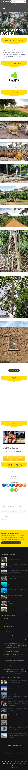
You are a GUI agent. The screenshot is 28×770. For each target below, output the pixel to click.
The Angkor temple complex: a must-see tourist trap (17, 602)
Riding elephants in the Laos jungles (15, 595)
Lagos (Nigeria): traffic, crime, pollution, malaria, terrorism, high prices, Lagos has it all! (16, 640)
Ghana (16, 23)
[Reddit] (20, 485)
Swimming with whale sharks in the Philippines (17, 584)
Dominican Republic (10, 626)
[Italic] (4, 511)
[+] (20, 511)
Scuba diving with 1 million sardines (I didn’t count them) (17, 590)
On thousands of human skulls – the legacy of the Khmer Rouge (17, 577)
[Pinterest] (16, 485)
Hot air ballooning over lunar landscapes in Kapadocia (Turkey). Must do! (17, 728)
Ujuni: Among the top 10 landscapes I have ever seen (17, 687)
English (14, 1)
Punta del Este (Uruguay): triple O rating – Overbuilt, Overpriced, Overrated (14, 650)
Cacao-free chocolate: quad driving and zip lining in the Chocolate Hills (17, 609)
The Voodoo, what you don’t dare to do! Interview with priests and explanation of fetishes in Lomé (17, 703)
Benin (7, 618)
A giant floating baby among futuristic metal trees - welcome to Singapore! (17, 571)
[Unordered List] (11, 511)
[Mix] (24, 485)
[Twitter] (8, 485)
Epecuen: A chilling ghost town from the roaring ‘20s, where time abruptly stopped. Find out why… (17, 735)
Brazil (7, 621)
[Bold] (2, 511)
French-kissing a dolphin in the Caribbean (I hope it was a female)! (17, 709)
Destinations (10, 23)
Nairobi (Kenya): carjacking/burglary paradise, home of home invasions (15, 661)
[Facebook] (4, 485)
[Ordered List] (10, 511)
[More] (16, 490)
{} (18, 511)
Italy (7, 629)
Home (2, 23)
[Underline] (6, 511)
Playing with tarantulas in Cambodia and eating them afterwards (17, 565)
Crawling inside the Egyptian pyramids (16, 714)
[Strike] (8, 511)
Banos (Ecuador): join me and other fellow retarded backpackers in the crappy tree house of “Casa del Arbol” (16, 656)
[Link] (17, 511)
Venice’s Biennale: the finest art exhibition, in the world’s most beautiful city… (17, 681)
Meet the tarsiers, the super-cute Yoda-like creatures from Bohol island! (17, 558)
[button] (14, 370)
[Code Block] (15, 511)
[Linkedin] (12, 485)
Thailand (8, 631)
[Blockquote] (13, 511)
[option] (9, 753)
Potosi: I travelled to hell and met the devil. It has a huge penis (17, 722)
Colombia (8, 623)
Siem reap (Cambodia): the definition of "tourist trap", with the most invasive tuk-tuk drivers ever (16, 666)
